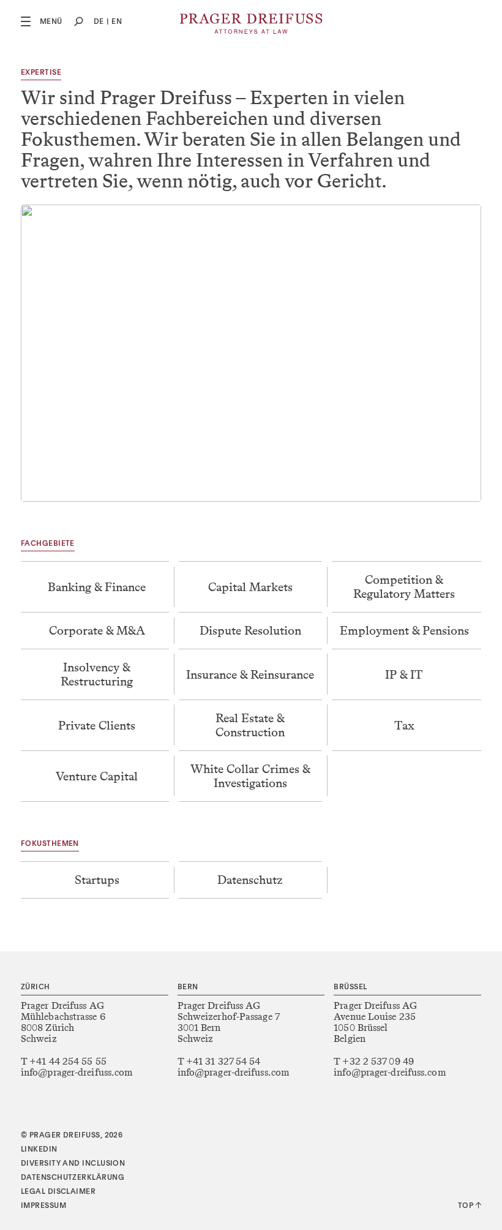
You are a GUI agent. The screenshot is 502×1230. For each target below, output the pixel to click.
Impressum (43, 1206)
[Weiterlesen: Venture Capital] (97, 776)
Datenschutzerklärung (72, 1178)
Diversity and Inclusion (73, 1164)
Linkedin (39, 1149)
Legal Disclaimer (58, 1192)
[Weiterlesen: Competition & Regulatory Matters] (404, 587)
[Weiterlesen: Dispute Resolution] (251, 631)
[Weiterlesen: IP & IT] (404, 674)
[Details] (97, 880)
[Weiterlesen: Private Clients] (97, 725)
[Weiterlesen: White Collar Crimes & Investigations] (251, 776)
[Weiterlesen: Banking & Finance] (97, 587)
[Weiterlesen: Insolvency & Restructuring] (97, 674)
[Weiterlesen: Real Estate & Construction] (251, 725)
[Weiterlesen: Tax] (404, 725)
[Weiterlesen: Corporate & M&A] (97, 631)
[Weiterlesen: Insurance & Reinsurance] (251, 674)
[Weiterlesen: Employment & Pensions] (404, 631)
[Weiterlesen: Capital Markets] (251, 587)
